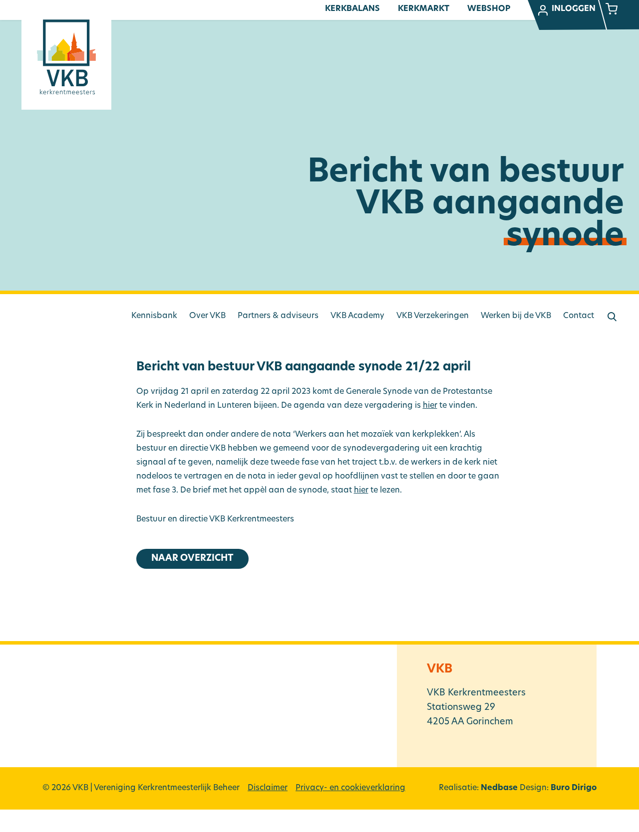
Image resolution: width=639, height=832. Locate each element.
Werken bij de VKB (516, 316)
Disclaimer (268, 788)
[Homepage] (66, 57)
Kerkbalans (352, 9)
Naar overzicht (192, 558)
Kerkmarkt (423, 9)
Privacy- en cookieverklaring (350, 788)
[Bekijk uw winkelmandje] (612, 10)
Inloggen (574, 9)
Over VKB (207, 316)
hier (430, 406)
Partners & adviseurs (278, 316)
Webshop (488, 9)
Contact (578, 316)
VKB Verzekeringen (432, 316)
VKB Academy (357, 316)
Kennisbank (154, 316)
